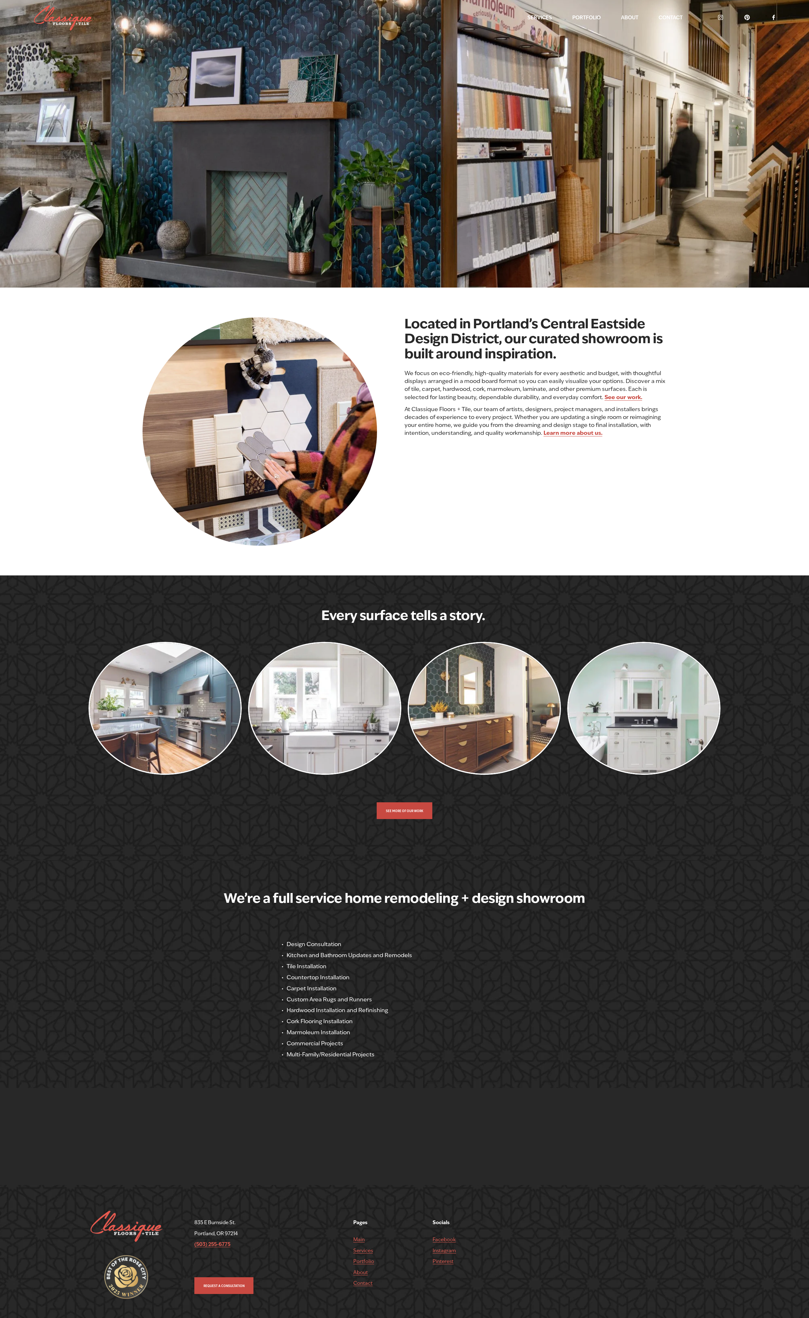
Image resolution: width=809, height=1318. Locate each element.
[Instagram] (720, 17)
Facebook (444, 1239)
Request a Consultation (224, 1286)
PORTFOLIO (586, 17)
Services (363, 1250)
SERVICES (539, 17)
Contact (363, 1283)
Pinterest (443, 1261)
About (360, 1272)
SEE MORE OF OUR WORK (404, 811)
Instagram (444, 1250)
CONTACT (671, 17)
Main (359, 1239)
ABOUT (629, 17)
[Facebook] (773, 17)
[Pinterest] (747, 17)
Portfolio (363, 1261)
